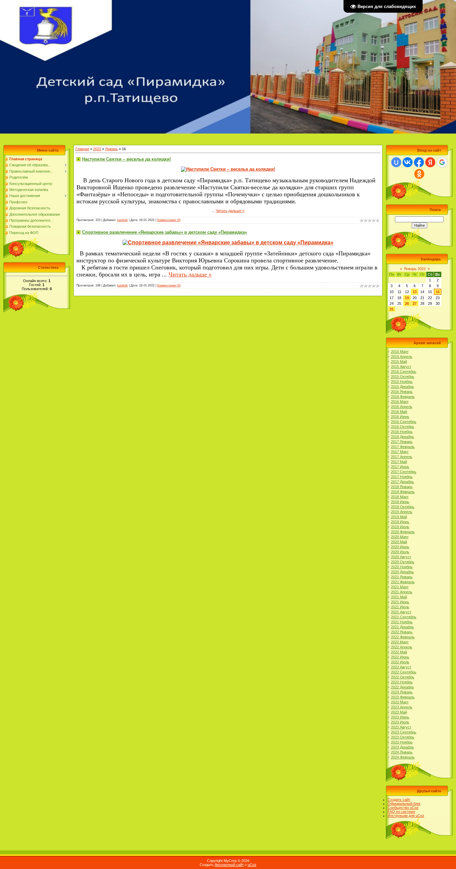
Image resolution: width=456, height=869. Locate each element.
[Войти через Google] (442, 162)
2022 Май (399, 652)
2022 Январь (402, 632)
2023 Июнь (400, 717)
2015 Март (400, 352)
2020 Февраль (403, 532)
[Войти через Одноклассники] (419, 174)
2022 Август (401, 667)
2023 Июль (400, 722)
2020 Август (401, 557)
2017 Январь (402, 442)
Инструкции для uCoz (406, 816)
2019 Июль (400, 527)
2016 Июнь (400, 417)
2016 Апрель (401, 407)
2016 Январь (402, 392)
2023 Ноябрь (402, 742)
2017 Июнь (400, 467)
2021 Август (401, 612)
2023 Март (400, 702)
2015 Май (399, 362)
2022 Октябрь (402, 677)
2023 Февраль (403, 697)
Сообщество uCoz (403, 808)
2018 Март (400, 497)
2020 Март (400, 537)
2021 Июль (400, 607)
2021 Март (400, 587)
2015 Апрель (401, 357)
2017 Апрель (401, 457)
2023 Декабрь (402, 747)
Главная (82, 149)
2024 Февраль (403, 757)
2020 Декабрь (402, 572)
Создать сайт (399, 800)
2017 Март (400, 452)
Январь (111, 149)
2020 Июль (400, 552)
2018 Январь (402, 487)
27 (415, 303)
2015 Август (401, 367)
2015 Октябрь (402, 377)
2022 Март (400, 642)
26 (407, 303)
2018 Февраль (403, 492)
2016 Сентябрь (403, 422)
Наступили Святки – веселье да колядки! (126, 159)
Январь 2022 (415, 269)
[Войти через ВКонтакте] (408, 162)
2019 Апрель (401, 512)
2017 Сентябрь (403, 472)
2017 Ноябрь (402, 477)
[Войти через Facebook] (419, 162)
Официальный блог (404, 804)
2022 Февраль (403, 637)
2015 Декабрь (402, 387)
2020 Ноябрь (402, 567)
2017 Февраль (403, 447)
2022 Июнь (400, 657)
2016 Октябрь (402, 427)
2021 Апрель (401, 592)
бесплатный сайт (229, 865)
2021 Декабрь (402, 627)
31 (392, 309)
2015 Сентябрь (403, 372)
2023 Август (401, 727)
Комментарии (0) (169, 220)
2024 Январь (402, 752)
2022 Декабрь (402, 687)
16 (438, 292)
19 (407, 298)
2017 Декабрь (402, 482)
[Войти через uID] (396, 162)
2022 (97, 149)
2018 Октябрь (402, 507)
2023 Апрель (401, 707)
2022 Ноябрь (402, 682)
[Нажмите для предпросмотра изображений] (228, 169)
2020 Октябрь (402, 562)
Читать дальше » (230, 211)
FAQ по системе (401, 812)
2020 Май (399, 542)
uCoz (252, 865)
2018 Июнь (400, 502)
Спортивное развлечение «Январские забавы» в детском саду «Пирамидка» (164, 232)
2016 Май (399, 412)
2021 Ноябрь (402, 622)
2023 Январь (402, 692)
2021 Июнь (400, 602)
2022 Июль (400, 662)
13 (415, 292)
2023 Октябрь (402, 737)
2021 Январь (402, 577)
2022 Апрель (401, 647)
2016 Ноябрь (402, 432)
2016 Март (400, 402)
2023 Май (399, 712)
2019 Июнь (400, 522)
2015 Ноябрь (402, 382)
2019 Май (399, 517)
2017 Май (399, 462)
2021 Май (399, 597)
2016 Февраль (403, 397)
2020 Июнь (400, 547)
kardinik (122, 220)
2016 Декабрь (402, 437)
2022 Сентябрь (403, 672)
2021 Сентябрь (403, 617)
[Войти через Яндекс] (430, 162)
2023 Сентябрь (403, 732)
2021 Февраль (403, 582)
